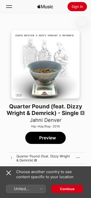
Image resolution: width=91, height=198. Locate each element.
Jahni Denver (45, 120)
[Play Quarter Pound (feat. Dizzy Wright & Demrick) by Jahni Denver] (11, 158)
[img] (45, 6)
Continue (67, 189)
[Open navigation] (9, 6)
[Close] (8, 173)
